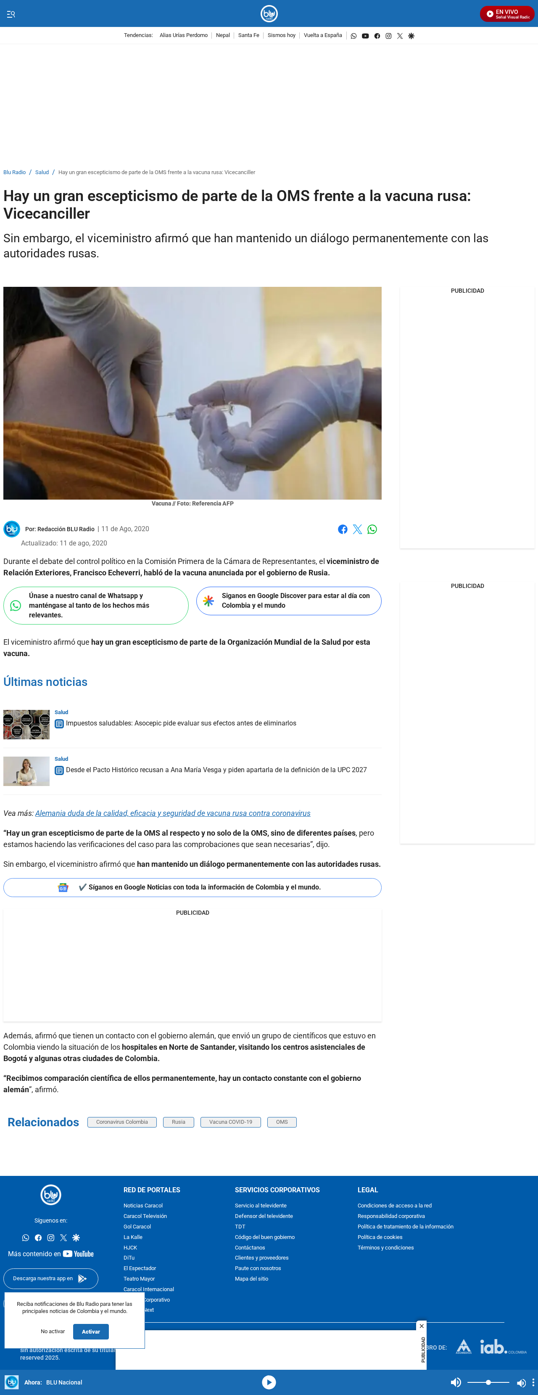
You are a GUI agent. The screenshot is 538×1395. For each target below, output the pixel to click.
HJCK (130, 1247)
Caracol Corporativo (147, 1299)
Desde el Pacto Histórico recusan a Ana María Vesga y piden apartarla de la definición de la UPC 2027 (216, 770)
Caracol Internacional (149, 1289)
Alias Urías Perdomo (184, 35)
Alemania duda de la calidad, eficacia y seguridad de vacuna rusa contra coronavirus (173, 813)
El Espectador (140, 1268)
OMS (282, 1122)
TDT (240, 1227)
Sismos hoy (281, 35)
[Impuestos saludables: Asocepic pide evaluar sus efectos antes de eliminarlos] (26, 724)
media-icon (269, 1382)
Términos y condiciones (386, 1247)
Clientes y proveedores (262, 1258)
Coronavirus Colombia (122, 1122)
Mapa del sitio (251, 1279)
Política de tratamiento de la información (406, 1227)
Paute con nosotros (258, 1268)
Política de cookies (380, 1237)
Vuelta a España (323, 35)
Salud (42, 172)
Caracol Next (139, 1310)
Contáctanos (250, 1247)
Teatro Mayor (139, 1279)
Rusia (178, 1122)
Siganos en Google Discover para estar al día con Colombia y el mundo (296, 600)
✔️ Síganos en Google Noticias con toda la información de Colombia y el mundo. (200, 887)
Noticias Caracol (143, 1206)
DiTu (129, 1258)
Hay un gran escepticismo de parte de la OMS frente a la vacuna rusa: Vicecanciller (156, 172)
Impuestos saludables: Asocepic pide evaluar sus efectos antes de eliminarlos (181, 723)
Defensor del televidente (264, 1216)
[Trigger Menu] (10, 14)
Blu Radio (14, 172)
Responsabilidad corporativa (391, 1216)
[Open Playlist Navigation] (533, 1382)
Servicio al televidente (261, 1206)
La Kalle (133, 1237)
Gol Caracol (137, 1227)
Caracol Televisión (145, 1216)
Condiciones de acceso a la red (395, 1206)
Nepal (223, 35)
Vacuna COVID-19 (230, 1122)
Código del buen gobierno (265, 1237)
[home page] (269, 13)
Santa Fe (248, 35)
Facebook (343, 534)
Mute (456, 1382)
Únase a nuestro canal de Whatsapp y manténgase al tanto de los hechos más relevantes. (89, 605)
